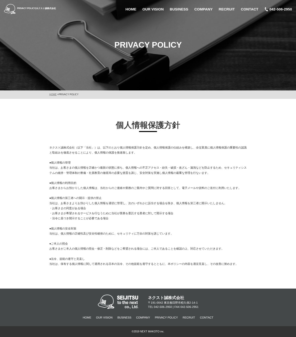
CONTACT (206, 317)
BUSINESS (124, 317)
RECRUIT (189, 317)
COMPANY (143, 317)
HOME (53, 94)
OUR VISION (104, 317)
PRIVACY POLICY (166, 317)
